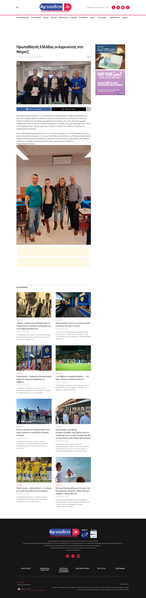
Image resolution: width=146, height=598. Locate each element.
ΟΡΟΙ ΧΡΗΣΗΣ (26, 568)
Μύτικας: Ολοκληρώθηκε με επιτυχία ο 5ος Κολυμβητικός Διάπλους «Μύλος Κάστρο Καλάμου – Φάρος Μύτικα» (73, 491)
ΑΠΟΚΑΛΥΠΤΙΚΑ (115, 17)
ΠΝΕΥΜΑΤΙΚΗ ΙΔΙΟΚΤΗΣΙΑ (45, 569)
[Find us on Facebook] (113, 7)
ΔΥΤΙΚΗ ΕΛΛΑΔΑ (36, 17)
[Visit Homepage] (52, 7)
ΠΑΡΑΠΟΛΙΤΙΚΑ (63, 17)
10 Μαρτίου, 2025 (21, 57)
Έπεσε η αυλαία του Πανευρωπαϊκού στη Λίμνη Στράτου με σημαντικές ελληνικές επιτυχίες (33, 432)
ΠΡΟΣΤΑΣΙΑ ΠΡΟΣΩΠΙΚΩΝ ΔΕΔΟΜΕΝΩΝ (63, 570)
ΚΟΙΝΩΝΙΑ (73, 17)
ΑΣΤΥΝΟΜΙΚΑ (83, 17)
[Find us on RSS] (128, 7)
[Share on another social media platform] (89, 109)
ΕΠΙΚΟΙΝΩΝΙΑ (120, 568)
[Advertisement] (73, 32)
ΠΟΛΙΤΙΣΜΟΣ (102, 17)
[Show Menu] (17, 7)
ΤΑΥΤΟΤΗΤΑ (101, 568)
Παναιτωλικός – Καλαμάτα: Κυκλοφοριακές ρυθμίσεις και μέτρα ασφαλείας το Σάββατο (34, 379)
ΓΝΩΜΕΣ (125, 17)
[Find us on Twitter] (118, 7)
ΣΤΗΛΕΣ (92, 17)
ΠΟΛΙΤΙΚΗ (53, 17)
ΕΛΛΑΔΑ (45, 17)
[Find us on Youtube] (123, 7)
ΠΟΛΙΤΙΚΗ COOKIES (82, 568)
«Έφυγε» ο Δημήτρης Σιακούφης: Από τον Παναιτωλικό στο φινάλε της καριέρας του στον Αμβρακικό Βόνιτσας (33, 326)
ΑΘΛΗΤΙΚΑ (38, 57)
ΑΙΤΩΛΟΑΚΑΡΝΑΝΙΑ (22, 17)
